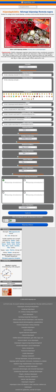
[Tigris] (39, 97)
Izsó (8, 235)
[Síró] (18, 94)
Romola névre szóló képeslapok (36, 49)
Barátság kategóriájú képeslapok (28, 317)
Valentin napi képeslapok (28, 379)
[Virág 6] (21, 97)
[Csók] (4, 97)
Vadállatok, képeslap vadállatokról (28, 376)
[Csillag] (44, 94)
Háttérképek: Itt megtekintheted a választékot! (31, 174)
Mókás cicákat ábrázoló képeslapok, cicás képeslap (28, 319)
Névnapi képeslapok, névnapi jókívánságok (28, 358)
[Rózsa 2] (26, 97)
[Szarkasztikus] (25, 94)
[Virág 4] (16, 97)
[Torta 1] (31, 97)
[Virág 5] (19, 97)
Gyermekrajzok (28, 330)
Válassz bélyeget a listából (30, 165)
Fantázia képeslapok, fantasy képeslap (28, 325)
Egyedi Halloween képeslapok (28, 332)
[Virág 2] (11, 97)
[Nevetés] (6, 94)
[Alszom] (23, 94)
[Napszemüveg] (21, 94)
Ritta (7, 245)
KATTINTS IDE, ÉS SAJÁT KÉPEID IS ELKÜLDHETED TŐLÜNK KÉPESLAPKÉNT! (28, 304)
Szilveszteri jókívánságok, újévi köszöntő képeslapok (28, 369)
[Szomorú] (9, 94)
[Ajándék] (49, 97)
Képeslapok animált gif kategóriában (28, 306)
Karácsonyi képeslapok (28, 350)
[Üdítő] (23, 99)
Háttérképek (28, 387)
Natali (13, 242)
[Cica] (44, 97)
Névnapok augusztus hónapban (11, 258)
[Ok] (47, 94)
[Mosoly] (4, 94)
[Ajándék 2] (52, 97)
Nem (13, 220)
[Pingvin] (42, 97)
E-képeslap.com (31, 299)
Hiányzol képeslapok (28, 335)
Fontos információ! (30, 70)
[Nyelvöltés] (14, 94)
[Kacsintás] (11, 94)
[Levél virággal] (7, 97)
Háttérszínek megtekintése (30, 157)
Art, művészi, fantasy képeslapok (28, 312)
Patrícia (12, 250)
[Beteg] (35, 94)
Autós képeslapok (28, 314)
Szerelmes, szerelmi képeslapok (28, 366)
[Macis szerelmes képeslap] (7, 295)
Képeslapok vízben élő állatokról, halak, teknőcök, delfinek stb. (28, 384)
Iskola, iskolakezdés (28, 348)
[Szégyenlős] (28, 94)
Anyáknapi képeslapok (28, 309)
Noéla (13, 244)
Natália (17, 242)
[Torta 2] (34, 97)
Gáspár (10, 252)
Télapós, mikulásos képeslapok (28, 374)
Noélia (18, 244)
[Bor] (33, 99)
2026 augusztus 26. (14, 231)
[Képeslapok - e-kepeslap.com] (28, 5)
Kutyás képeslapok (28, 353)
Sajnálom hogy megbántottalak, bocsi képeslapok (28, 363)
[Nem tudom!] (30, 94)
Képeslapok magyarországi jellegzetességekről (28, 343)
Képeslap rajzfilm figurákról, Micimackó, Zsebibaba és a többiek (28, 361)
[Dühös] (37, 94)
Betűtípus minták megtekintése (31, 142)
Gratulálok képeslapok (28, 327)
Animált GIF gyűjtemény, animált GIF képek (28, 389)
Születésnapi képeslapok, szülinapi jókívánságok (28, 371)
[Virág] (9, 97)
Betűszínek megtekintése (31, 133)
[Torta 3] (37, 97)
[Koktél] (25, 99)
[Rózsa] (24, 97)
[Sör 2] (31, 99)
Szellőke (16, 245)
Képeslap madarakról (28, 356)
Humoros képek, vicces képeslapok (28, 340)
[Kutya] (47, 97)
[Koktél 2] (27, 99)
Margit (8, 242)
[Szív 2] (52, 94)
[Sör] (29, 99)
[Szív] (49, 94)
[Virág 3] (14, 97)
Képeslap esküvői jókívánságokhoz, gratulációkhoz (28, 322)
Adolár (13, 240)
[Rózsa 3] (29, 97)
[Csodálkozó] (16, 94)
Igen (6, 220)
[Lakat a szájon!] (32, 94)
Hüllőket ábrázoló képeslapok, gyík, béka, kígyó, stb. (28, 337)
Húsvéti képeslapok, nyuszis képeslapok (28, 345)
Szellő (11, 245)
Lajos (7, 250)
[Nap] (42, 94)
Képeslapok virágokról (28, 382)
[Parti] (40, 94)
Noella (8, 244)
